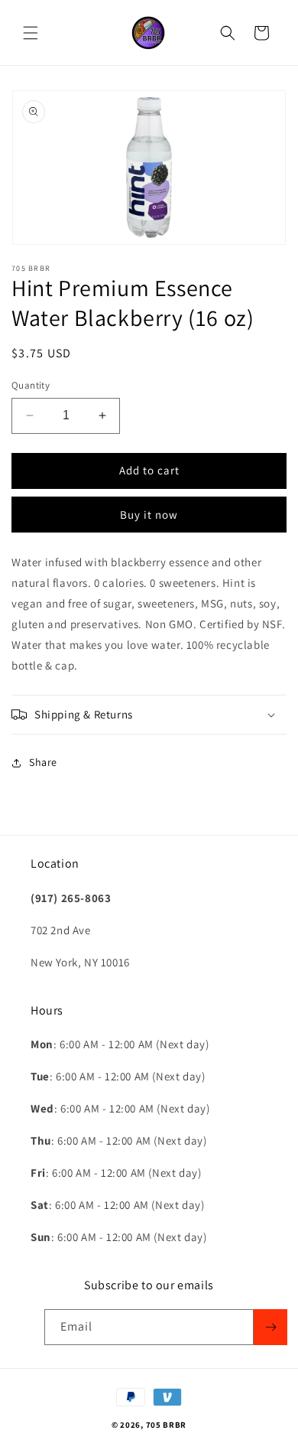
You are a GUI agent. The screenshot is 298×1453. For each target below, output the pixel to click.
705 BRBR (166, 1424)
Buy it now (149, 514)
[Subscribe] (270, 1327)
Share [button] (43, 762)
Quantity (30, 385)
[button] (30, 33)
